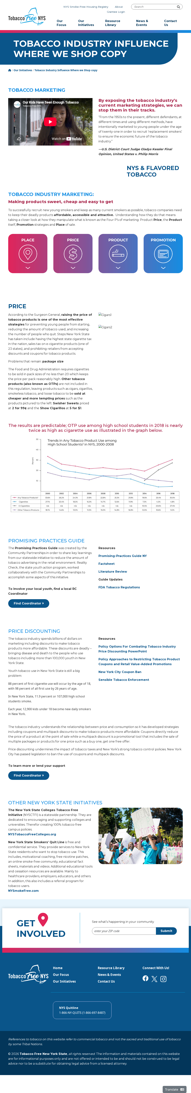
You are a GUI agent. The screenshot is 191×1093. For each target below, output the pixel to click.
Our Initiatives (86, 23)
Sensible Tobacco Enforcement (123, 680)
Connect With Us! (156, 968)
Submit (166, 931)
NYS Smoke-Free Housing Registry (85, 6)
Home (57, 968)
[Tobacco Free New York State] (27, 16)
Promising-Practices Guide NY (122, 556)
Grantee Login (116, 11)
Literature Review (112, 571)
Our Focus (61, 23)
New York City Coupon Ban (119, 672)
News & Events (142, 23)
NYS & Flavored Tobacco (153, 171)
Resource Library (112, 23)
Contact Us (170, 23)
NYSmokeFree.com (23, 891)
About (119, 6)
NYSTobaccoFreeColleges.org (32, 834)
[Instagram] (163, 979)
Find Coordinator (28, 603)
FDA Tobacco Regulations (119, 587)
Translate (172, 1089)
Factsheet (106, 564)
